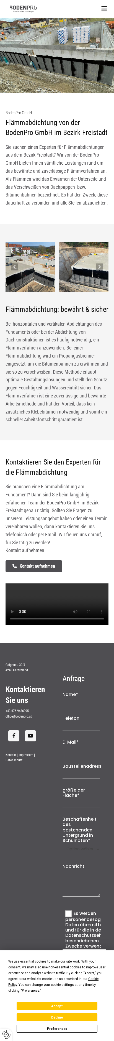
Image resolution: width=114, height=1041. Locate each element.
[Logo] (30, 9)
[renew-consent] (6, 1035)
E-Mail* (71, 742)
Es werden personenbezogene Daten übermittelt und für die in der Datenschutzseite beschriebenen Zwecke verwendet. (87, 929)
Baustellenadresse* (81, 766)
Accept (57, 1006)
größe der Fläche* (74, 792)
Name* (70, 694)
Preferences (57, 1029)
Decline (57, 1017)
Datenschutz (14, 760)
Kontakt (11, 755)
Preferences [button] (30, 990)
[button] (83, 9)
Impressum (26, 755)
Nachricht (73, 866)
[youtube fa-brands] (30, 735)
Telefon (71, 718)
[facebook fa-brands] (13, 735)
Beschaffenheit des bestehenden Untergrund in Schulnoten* (80, 830)
